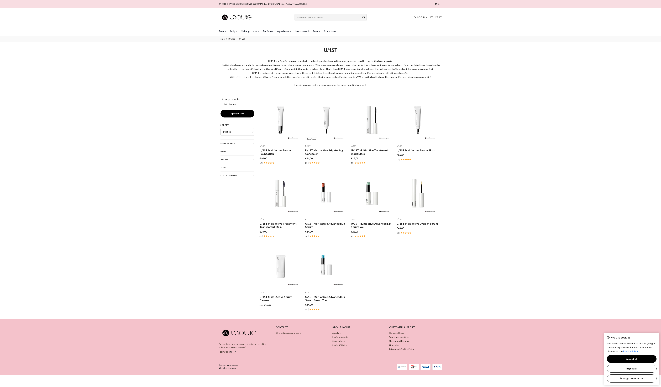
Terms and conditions (399, 337)
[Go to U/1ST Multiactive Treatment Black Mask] (372, 120)
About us (336, 333)
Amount (225, 159)
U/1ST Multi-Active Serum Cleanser (276, 298)
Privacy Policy (630, 351)
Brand (224, 151)
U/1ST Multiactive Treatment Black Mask (369, 152)
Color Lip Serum (229, 175)
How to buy (394, 345)
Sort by (225, 125)
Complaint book (396, 333)
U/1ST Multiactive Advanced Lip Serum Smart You (325, 298)
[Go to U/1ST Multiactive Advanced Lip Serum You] (372, 193)
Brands (231, 39)
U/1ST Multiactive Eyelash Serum (417, 223)
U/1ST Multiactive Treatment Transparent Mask (278, 225)
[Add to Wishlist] (298, 120)
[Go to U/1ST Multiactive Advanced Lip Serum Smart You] (326, 266)
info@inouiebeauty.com (290, 333)
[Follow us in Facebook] (235, 352)
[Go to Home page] (237, 17)
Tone (223, 167)
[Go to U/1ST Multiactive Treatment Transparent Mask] (280, 193)
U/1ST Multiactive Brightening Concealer (324, 152)
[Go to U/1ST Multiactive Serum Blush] (417, 120)
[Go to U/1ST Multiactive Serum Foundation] (280, 120)
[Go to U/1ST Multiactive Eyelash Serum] (417, 193)
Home (222, 39)
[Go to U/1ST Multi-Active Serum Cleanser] (280, 266)
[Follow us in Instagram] (230, 352)
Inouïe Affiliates (339, 345)
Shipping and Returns (399, 341)
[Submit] (364, 17)
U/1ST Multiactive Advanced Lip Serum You (371, 225)
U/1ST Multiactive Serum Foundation (275, 152)
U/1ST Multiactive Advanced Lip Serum (325, 225)
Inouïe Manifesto (340, 337)
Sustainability (338, 341)
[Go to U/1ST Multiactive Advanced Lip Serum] (326, 193)
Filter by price (228, 143)
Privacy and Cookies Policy (401, 349)
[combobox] (331, 17)
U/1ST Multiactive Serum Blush (416, 150)
